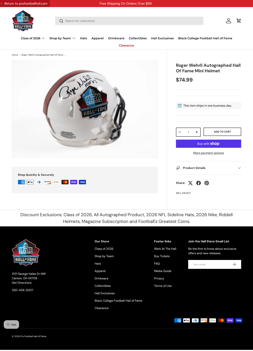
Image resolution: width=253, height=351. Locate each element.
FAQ (157, 264)
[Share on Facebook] (198, 183)
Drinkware (116, 38)
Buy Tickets (162, 256)
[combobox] (129, 21)
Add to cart (222, 131)
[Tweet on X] (190, 183)
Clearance (126, 45)
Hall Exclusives (162, 38)
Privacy (159, 278)
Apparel (97, 38)
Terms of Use (163, 286)
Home (15, 55)
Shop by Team (60, 38)
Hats (83, 38)
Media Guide (162, 271)
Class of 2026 (30, 38)
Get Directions (21, 283)
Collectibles (138, 38)
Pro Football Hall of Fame (33, 336)
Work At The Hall (165, 249)
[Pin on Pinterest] (207, 183)
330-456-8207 (22, 290)
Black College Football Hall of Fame (205, 38)
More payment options (208, 153)
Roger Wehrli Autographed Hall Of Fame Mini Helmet (43, 55)
